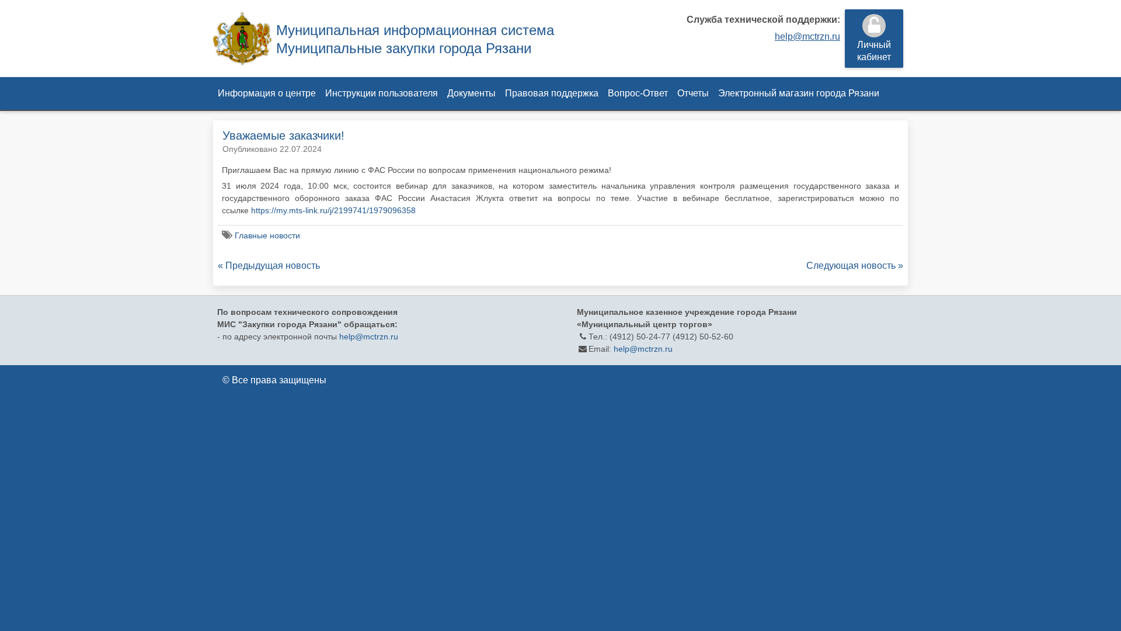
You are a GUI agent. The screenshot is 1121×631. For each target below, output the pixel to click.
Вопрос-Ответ (638, 93)
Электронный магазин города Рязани (798, 93)
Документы (471, 93)
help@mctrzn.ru (807, 36)
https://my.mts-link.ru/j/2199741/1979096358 (333, 210)
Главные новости (267, 235)
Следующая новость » (854, 266)
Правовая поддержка (551, 93)
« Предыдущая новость (269, 266)
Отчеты (693, 93)
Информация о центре (267, 93)
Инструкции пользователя (381, 93)
